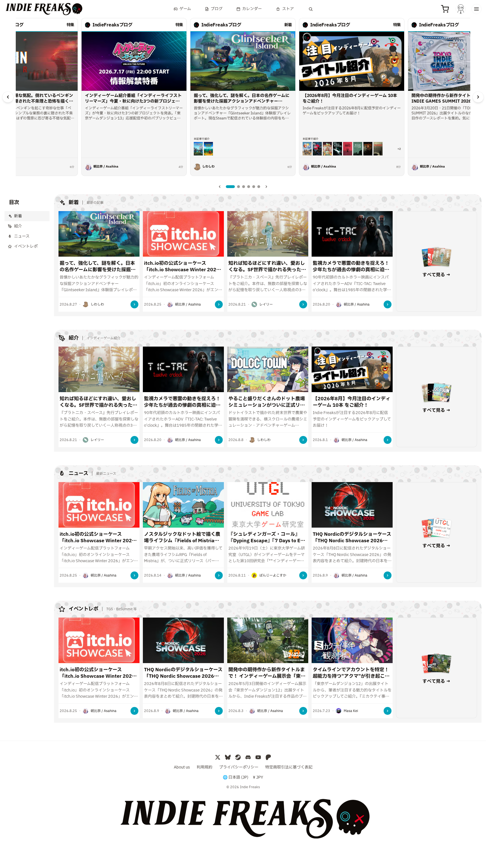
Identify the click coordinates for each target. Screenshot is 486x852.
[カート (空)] (445, 9)
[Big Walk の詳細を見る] (307, 148)
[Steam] (238, 757)
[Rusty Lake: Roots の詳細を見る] (347, 148)
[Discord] (248, 757)
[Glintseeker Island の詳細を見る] (198, 148)
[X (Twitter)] (217, 757)
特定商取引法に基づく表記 (288, 767)
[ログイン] (461, 9)
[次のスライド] (478, 97)
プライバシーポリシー (238, 767)
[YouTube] (258, 757)
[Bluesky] (228, 757)
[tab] (230, 186)
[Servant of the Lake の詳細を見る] (357, 148)
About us (182, 767)
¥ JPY (258, 777)
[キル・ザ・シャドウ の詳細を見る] (317, 148)
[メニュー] (476, 9)
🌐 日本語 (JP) (235, 777)
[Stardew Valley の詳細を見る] (208, 148)
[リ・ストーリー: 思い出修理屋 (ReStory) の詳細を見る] (327, 148)
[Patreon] (268, 757)
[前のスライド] (8, 97)
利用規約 (204, 767)
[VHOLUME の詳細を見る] (378, 148)
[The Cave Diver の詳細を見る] (337, 148)
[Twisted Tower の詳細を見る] (367, 148)
